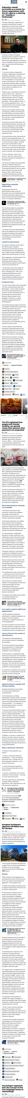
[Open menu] (26, 2)
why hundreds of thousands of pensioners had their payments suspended (12, 799)
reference (12, 483)
